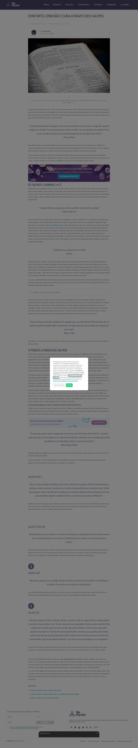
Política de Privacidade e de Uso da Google (65, 381)
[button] (59, 385)
